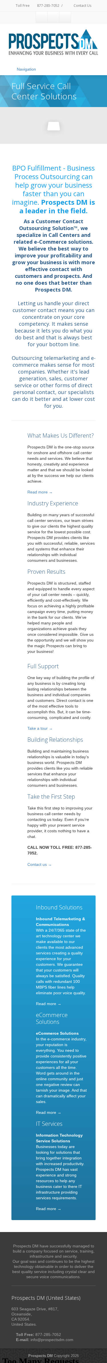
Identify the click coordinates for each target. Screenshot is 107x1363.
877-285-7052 (47, 5)
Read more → (40, 492)
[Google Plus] (65, 17)
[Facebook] (41, 17)
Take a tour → (40, 728)
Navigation (26, 69)
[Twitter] (53, 17)
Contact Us (82, 5)
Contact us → (39, 864)
